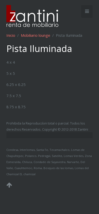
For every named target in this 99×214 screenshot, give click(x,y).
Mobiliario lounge (35, 35)
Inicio (10, 35)
